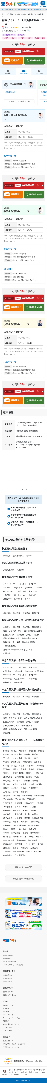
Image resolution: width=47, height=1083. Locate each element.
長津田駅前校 (8, 840)
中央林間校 (7, 855)
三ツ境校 (7, 758)
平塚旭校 (39, 803)
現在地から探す (8, 955)
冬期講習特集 (7, 981)
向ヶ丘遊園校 (20, 855)
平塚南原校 (31, 799)
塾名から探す (7, 958)
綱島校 (27, 754)
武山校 (15, 784)
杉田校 (15, 769)
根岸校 (25, 833)
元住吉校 (34, 848)
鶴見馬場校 (32, 840)
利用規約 (6, 1021)
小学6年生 (39, 588)
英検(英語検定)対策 (11, 638)
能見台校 (39, 773)
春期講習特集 (7, 975)
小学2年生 (33, 584)
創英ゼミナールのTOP (23, 867)
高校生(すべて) (20, 595)
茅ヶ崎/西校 (39, 795)
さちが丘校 (17, 758)
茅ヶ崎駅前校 (18, 851)
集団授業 (16, 613)
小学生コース (10, 362)
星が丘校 (7, 822)
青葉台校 (7, 773)
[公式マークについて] (5, 27)
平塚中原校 (7, 803)
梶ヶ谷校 (7, 837)
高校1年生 (33, 595)
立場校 (23, 769)
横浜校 (35, 754)
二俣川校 (7, 851)
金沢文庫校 (19, 777)
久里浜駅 (20, 570)
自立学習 (26, 613)
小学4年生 (18, 588)
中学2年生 (33, 591)
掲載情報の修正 (8, 992)
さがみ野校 (7, 814)
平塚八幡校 (29, 803)
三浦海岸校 (33, 788)
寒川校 (17, 807)
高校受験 (16, 627)
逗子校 (35, 781)
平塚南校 (18, 803)
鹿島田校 (7, 848)
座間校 (33, 810)
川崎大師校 (33, 829)
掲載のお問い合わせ (9, 995)
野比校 (23, 788)
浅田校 (6, 751)
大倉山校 (24, 848)
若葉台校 (40, 769)
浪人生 (27, 599)
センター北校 (16, 754)
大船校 (31, 769)
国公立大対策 (8, 635)
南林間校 (7, 810)
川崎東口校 (17, 837)
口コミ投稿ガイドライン (11, 1024)
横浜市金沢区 (18, 556)
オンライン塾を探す (9, 961)
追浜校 (23, 784)
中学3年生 (7, 595)
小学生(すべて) (9, 584)
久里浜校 (14, 788)
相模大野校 (35, 822)
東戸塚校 (16, 781)
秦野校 (15, 848)
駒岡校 (6, 754)
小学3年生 (7, 588)
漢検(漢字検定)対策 (29, 638)
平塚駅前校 (7, 807)
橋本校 (27, 818)
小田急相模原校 (19, 825)
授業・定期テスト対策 (12, 631)
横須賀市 (7, 556)
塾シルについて (8, 1005)
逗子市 (29, 556)
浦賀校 (6, 788)
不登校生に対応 (9, 646)
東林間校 (7, 825)
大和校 (25, 810)
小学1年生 (22, 584)
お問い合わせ (7, 1030)
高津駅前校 (15, 833)
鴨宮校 (14, 829)
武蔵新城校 (7, 844)
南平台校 (39, 837)
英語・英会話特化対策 (26, 642)
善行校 (15, 792)
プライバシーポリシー (10, 1014)
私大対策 (20, 635)
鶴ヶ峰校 (28, 758)
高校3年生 (18, 599)
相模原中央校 (37, 818)
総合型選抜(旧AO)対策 (33, 631)
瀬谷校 (40, 844)
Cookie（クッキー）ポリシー (12, 1018)
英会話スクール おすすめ (11, 1047)
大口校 (14, 766)
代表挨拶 (6, 1008)
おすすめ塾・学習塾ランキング (23, 9)
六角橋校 (26, 781)
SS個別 (43, 95)
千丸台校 (7, 781)
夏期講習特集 (7, 978)
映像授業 (36, 613)
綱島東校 (18, 844)
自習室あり (7, 653)
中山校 (37, 777)
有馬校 (6, 833)
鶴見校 (41, 751)
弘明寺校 (7, 769)
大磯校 (25, 807)
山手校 (6, 766)
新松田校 (22, 829)
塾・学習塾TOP (6, 9)
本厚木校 (36, 814)
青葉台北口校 (18, 773)
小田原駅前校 (33, 825)
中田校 (6, 762)
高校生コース (10, 92)
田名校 (15, 822)
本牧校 (21, 766)
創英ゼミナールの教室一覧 (23, 879)
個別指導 (7, 613)
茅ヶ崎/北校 (20, 799)
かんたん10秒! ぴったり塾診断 (13, 965)
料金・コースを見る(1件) (20, 101)
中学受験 (7, 627)
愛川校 (27, 814)
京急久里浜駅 (8, 570)
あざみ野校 (29, 837)
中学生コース (10, 249)
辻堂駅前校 (35, 833)
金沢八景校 (7, 777)
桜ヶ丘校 (16, 810)
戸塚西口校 (15, 762)
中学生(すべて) (9, 591)
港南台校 (30, 773)
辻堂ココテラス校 (33, 851)
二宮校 (33, 807)
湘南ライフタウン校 (11, 795)
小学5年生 (29, 588)
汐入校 (31, 784)
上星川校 (40, 766)
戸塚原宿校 (27, 762)
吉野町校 (37, 762)
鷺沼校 (14, 751)
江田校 (29, 777)
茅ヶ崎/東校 (27, 795)
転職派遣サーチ (8, 1041)
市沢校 (37, 758)
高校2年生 (7, 599)
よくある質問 (7, 1027)
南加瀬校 (22, 751)
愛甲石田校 (7, 818)
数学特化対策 (8, 642)
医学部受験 (36, 627)
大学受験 (26, 627)
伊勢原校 (18, 818)
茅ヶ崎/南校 (8, 799)
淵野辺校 (24, 822)
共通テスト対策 (32, 635)
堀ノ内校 (7, 784)
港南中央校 (21, 840)
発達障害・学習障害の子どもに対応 (18, 650)
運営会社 (6, 1011)
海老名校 (18, 814)
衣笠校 (39, 784)
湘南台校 (24, 792)
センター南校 (29, 844)
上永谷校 (30, 766)
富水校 (6, 829)
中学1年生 (22, 591)
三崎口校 (7, 792)
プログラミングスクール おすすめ (14, 1044)
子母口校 (32, 751)
